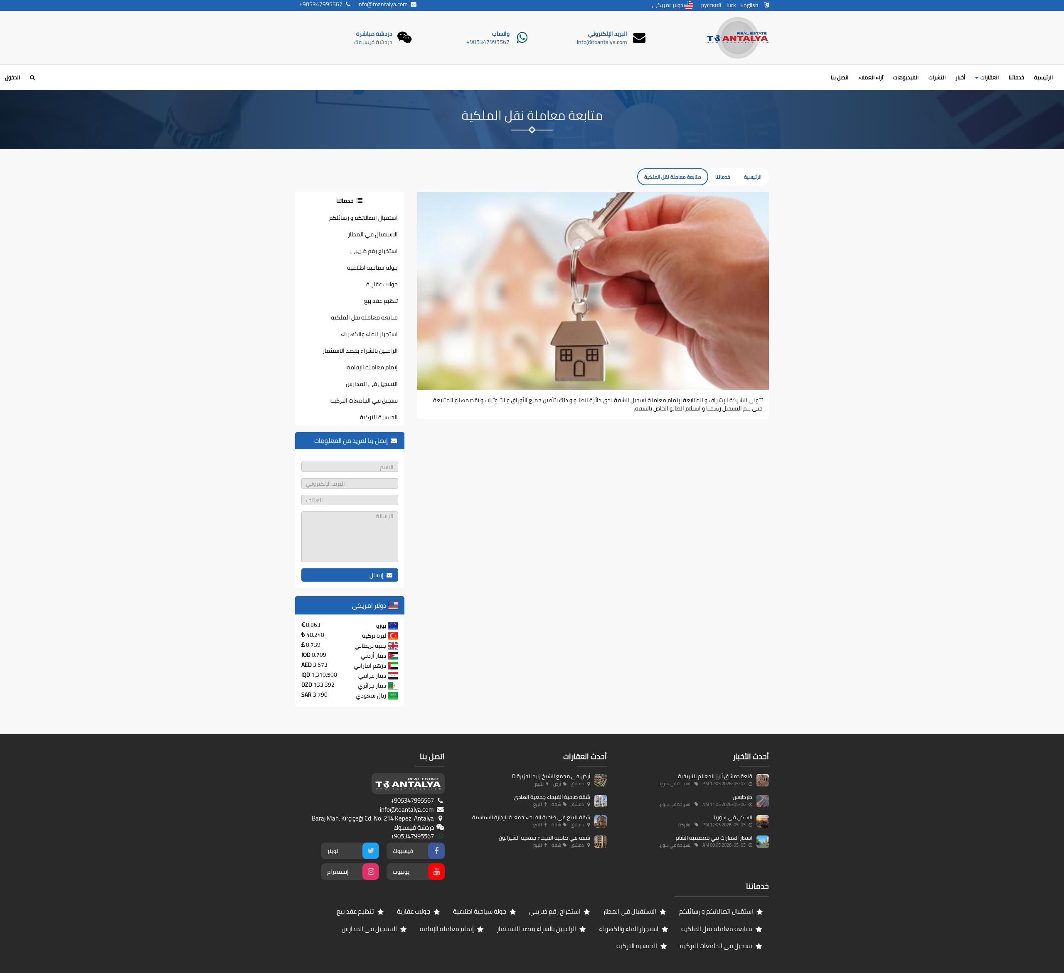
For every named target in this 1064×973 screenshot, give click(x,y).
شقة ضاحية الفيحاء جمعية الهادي (552, 797)
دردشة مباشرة (374, 33)
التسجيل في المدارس (372, 383)
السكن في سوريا (733, 817)
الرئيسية (1043, 77)
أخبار (960, 77)
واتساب (501, 33)
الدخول (12, 77)
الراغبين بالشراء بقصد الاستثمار (360, 350)
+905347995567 (488, 42)
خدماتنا (1016, 77)
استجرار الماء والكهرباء (369, 334)
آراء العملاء (870, 77)
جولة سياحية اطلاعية (372, 267)
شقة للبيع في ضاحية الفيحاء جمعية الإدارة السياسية (531, 817)
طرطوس (742, 797)
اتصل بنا (839, 77)
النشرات (937, 77)
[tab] (349, 200)
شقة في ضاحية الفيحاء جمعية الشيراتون (544, 838)
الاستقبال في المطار (373, 234)
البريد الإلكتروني (607, 33)
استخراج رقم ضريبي (374, 251)
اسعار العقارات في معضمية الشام (714, 838)
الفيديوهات (906, 77)
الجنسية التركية (379, 417)
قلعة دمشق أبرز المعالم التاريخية (715, 776)
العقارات (989, 77)
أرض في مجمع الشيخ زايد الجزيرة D (551, 776)
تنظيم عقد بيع (381, 300)
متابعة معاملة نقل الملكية (364, 317)
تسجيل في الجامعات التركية (364, 400)
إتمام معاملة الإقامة (372, 367)
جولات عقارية (382, 284)
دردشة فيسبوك (373, 42)
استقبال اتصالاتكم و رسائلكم (363, 217)
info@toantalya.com (602, 42)
